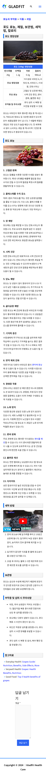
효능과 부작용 (10, 19)
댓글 (17, 702)
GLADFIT (16, 6)
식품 (22, 19)
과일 (29, 19)
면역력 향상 (37, 364)
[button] (31, 6)
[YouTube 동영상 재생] (23, 521)
